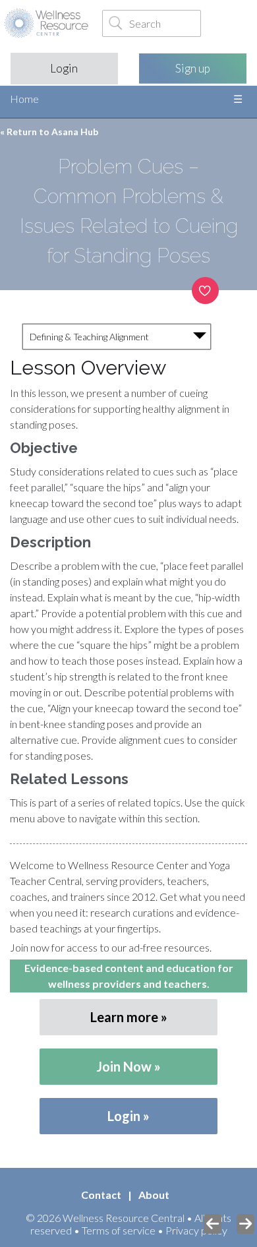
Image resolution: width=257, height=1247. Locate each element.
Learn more (124, 1017)
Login (64, 68)
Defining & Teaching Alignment (89, 336)
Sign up (192, 68)
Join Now (124, 1066)
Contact (101, 1194)
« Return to (49, 131)
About (153, 1194)
